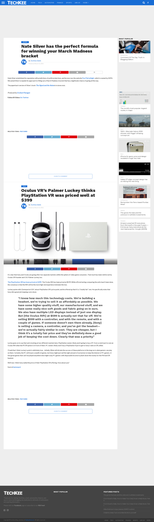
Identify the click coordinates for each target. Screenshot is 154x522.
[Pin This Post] (60, 72)
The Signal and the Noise (45, 85)
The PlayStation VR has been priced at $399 (24, 282)
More (85, 2)
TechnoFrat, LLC (29, 520)
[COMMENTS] (94, 72)
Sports (69, 2)
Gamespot (17, 367)
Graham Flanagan (23, 93)
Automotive (49, 2)
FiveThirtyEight (88, 78)
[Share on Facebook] (26, 72)
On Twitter (24, 97)
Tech (40, 2)
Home (33, 2)
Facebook (17, 505)
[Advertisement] (77, 21)
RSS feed (41, 505)
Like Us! (77, 2)
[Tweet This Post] (43, 72)
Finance (60, 2)
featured (23, 131)
